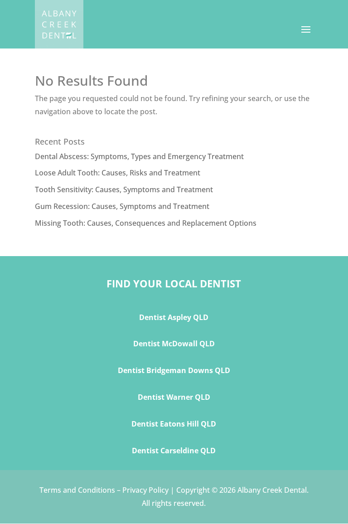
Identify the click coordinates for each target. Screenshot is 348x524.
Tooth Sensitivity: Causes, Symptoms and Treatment (124, 189)
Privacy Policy (145, 490)
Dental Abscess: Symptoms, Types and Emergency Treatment (139, 156)
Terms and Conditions (77, 490)
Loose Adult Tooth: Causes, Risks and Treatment (117, 173)
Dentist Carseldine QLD (174, 451)
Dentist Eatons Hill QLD (173, 424)
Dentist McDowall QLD (174, 344)
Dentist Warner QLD (174, 397)
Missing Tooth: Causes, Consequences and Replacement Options (145, 223)
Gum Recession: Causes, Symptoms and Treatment (122, 206)
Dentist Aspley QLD (173, 317)
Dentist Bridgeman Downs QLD (174, 370)
